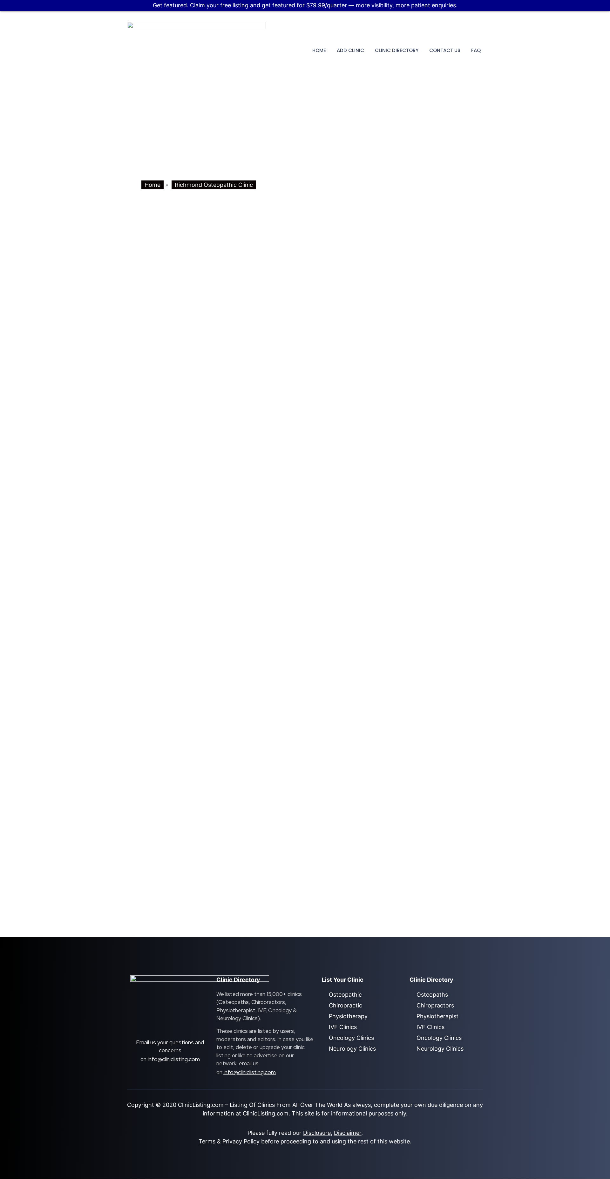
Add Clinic (350, 50)
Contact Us (444, 50)
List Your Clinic (342, 979)
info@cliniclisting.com (174, 1059)
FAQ (476, 50)
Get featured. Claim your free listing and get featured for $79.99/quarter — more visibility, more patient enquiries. (305, 5)
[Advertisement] (305, 129)
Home (319, 50)
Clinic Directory (396, 50)
